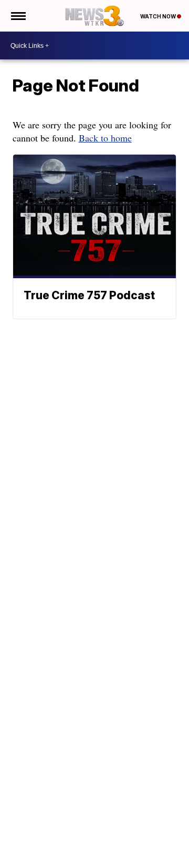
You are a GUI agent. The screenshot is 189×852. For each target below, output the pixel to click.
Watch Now (158, 16)
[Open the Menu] (17, 16)
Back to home (105, 137)
